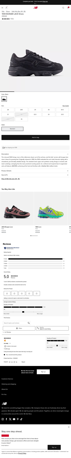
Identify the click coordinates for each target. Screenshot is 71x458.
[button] (6, 7)
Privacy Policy (22, 453)
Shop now (45, 1)
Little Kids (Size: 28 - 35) (18, 11)
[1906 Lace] (50, 208)
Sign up (43, 372)
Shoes (8, 11)
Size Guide (66, 106)
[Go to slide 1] (35, 3)
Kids (3, 11)
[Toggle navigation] (2, 8)
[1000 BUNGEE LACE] (35, 55)
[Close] (69, 427)
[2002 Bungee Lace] (17, 208)
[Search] (63, 7)
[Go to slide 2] (36, 3)
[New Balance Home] (35, 8)
